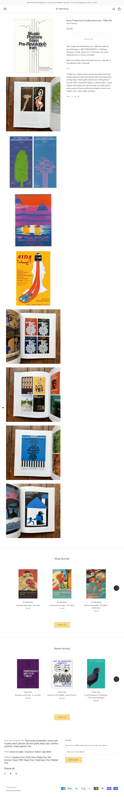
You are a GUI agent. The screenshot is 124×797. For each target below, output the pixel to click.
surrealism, (54, 743)
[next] (116, 588)
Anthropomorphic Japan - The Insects (62, 605)
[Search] (113, 9)
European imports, (11, 743)
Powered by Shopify (13, 790)
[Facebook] (72, 96)
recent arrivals (52, 740)
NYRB (21, 760)
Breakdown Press (19, 757)
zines (29, 746)
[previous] (7, 588)
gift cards (29, 743)
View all (62, 625)
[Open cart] (119, 9)
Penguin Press (29, 760)
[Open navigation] (5, 9)
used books (8, 746)
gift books (21, 743)
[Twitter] (75, 96)
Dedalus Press (42, 757)
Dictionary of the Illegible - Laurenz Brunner (62, 695)
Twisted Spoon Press (42, 760)
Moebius (38, 751)
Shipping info (10, 768)
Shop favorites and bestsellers (35, 740)
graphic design (39, 743)
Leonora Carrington (17, 751)
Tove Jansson (29, 751)
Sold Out (89, 39)
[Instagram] (16, 773)
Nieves (15, 760)
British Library (31, 757)
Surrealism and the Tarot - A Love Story (28, 695)
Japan (48, 743)
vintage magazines (20, 746)
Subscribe (74, 760)
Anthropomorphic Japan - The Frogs (28, 605)
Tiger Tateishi (46, 751)
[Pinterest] (78, 96)
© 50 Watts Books (11, 787)
